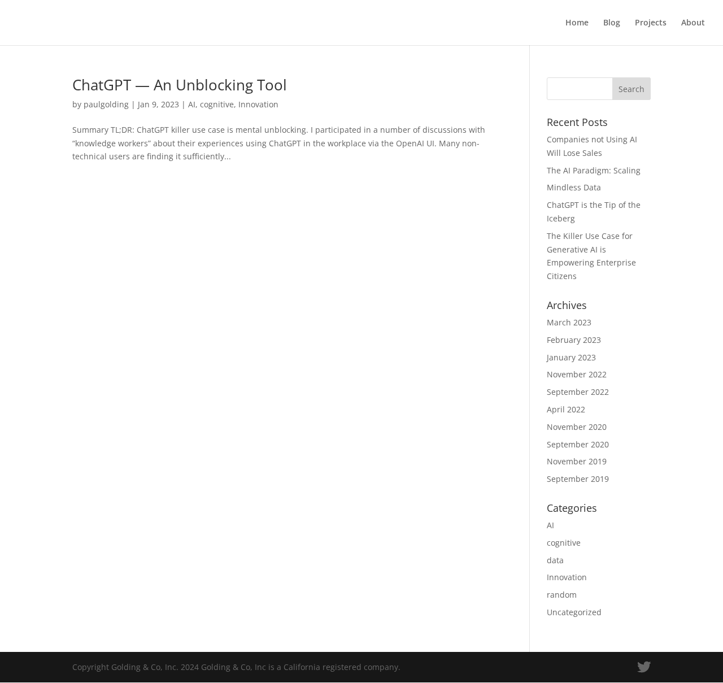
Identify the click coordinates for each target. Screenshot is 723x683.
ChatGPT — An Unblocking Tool (179, 85)
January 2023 (571, 357)
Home (577, 23)
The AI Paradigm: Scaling (594, 170)
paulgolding (106, 104)
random (562, 594)
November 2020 (577, 426)
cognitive (217, 104)
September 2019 (578, 478)
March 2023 (569, 322)
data (555, 560)
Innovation (258, 104)
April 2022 (566, 409)
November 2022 (577, 374)
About (693, 23)
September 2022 (578, 391)
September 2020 (578, 444)
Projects (651, 23)
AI (191, 104)
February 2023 (574, 339)
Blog (611, 23)
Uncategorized (574, 612)
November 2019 (577, 461)
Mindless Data (574, 187)
